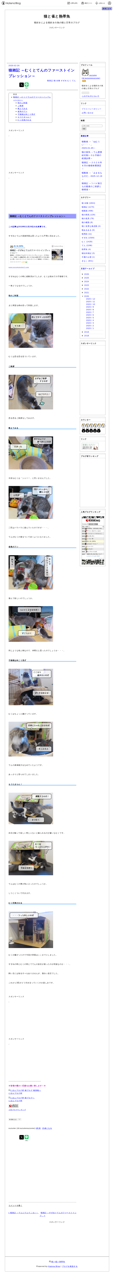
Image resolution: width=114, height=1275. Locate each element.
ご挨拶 (20, 106)
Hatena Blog (54, 1266)
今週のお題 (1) (88, 257)
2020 (86, 296)
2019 (86, 332)
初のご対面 (22, 103)
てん (74, 81)
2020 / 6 (90, 315)
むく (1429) (87, 242)
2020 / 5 (90, 318)
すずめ (64, 81)
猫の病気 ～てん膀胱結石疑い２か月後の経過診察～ (92, 155)
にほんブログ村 (15, 1093)
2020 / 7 (90, 312)
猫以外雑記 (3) (88, 253)
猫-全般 (57, 81)
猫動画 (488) (87, 211)
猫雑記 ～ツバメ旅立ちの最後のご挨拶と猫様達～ (92, 186)
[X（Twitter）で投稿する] (21, 85)
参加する (101, 558)
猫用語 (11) (87, 234)
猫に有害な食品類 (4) (91, 226)
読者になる (107, 8)
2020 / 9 (90, 307)
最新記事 (85, 136)
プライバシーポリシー (91, 109)
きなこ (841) (87, 261)
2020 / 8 (90, 310)
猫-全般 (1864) (88, 203)
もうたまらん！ (24, 117)
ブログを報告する (70, 1266)
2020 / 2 (90, 326)
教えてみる (22, 109)
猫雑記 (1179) (88, 207)
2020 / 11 (90, 302)
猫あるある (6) (88, 230)
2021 (86, 293)
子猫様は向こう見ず (26, 114)
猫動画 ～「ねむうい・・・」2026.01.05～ (91, 145)
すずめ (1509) (88, 238)
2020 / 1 (90, 328)
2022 (86, 289)
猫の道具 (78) (88, 218)
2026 (86, 274)
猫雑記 (50, 81)
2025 (86, 278)
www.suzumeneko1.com (19, 267)
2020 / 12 (90, 299)
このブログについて (90, 96)
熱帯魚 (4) (86, 249)
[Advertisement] (57, 44)
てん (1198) (87, 245)
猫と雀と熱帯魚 (57, 16)
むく (69, 81)
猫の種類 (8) (87, 222)
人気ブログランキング (17, 1110)
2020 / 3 (90, 323)
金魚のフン (22, 111)
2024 (86, 282)
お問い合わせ (88, 113)
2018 (86, 336)
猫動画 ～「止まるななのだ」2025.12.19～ (92, 176)
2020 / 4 (90, 320)
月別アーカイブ (88, 269)
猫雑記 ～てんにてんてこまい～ (23, 1213)
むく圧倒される (24, 120)
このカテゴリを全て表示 (93, 556)
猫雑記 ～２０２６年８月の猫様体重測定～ (92, 165)
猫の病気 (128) (88, 215)
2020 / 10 (90, 304)
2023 (86, 285)
